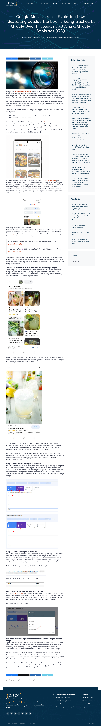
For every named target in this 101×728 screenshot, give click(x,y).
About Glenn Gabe (42, 3)
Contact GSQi (88, 3)
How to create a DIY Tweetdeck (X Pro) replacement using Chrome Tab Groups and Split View (81, 171)
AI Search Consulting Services (63, 701)
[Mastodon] (22, 713)
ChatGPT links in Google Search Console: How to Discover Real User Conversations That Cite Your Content (80, 183)
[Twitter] (7, 713)
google (51, 37)
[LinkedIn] (11, 713)
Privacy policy (91, 723)
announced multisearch (23, 92)
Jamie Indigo (10, 234)
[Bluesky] (15, 713)
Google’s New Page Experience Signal (78, 226)
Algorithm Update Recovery (62, 697)
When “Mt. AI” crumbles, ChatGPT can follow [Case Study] (81, 147)
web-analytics (74, 37)
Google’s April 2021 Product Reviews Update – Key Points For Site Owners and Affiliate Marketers (81, 217)
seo (65, 37)
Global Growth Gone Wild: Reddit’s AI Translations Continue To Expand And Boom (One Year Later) (80, 137)
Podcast (77, 3)
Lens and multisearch (48, 181)
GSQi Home (29, 3)
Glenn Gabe (27, 37)
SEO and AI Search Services (64, 694)
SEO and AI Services (59, 3)
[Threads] (26, 713)
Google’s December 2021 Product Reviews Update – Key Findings (80, 207)
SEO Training (58, 710)
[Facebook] (18, 713)
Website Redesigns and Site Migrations (65, 707)
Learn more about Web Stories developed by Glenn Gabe (81, 241)
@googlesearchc (15, 244)
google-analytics (58, 37)
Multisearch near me (49, 122)
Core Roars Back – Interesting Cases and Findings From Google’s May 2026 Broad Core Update (81, 110)
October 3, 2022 (14, 251)
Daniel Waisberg (17, 593)
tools (68, 37)
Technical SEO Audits (60, 704)
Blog (70, 3)
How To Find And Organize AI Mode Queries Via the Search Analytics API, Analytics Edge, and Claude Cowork (81, 70)
